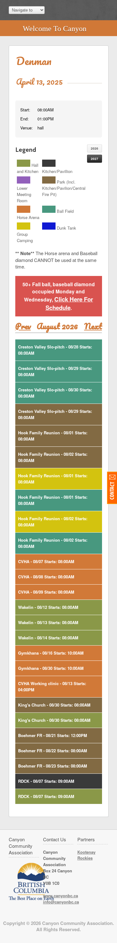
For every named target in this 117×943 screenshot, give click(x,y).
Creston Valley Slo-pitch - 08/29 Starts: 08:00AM (55, 371)
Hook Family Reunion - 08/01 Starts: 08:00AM (52, 436)
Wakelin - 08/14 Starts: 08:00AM (48, 638)
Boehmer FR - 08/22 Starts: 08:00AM (52, 751)
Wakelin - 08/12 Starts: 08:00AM (48, 607)
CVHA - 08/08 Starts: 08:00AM (46, 577)
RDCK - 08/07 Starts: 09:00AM (46, 781)
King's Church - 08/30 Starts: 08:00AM (54, 705)
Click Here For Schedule (69, 303)
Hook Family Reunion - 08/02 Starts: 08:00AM (52, 457)
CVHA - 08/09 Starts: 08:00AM (46, 592)
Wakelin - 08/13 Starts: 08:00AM (48, 622)
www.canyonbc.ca (60, 896)
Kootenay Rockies (86, 855)
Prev (23, 326)
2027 (94, 158)
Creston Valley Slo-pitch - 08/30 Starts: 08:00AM (55, 393)
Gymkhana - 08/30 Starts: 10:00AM (51, 668)
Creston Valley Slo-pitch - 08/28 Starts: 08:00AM (55, 350)
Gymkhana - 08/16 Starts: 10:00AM (51, 653)
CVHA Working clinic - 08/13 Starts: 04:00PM (52, 686)
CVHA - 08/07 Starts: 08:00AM (46, 561)
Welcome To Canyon (54, 29)
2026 (94, 148)
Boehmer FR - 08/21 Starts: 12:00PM (52, 735)
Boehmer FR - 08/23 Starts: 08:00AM (52, 766)
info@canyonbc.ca (61, 902)
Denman (33, 60)
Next (93, 326)
